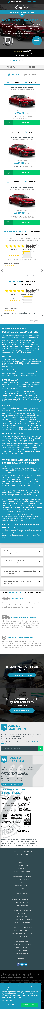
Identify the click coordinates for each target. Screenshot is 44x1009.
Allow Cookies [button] (29, 1005)
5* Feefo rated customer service (20, 517)
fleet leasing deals (9, 481)
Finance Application (22, 711)
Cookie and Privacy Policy (25, 995)
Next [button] (42, 270)
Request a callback (13, 784)
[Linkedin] (25, 964)
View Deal (27, 123)
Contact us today (8, 530)
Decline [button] (11, 1005)
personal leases (8, 492)
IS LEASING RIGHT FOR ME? (22, 675)
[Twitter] (22, 964)
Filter (32, 67)
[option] (22, 269)
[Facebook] (18, 964)
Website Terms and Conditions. (13, 997)
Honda (7, 359)
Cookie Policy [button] (7, 1000)
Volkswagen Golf (22, 340)
